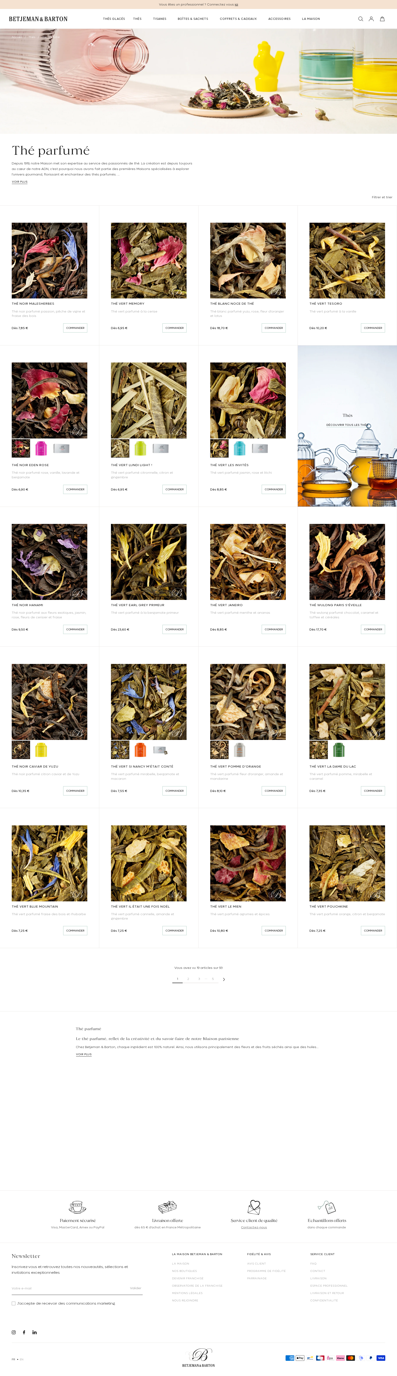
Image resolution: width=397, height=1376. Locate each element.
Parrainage (257, 1278)
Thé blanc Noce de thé (232, 303)
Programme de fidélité (266, 1271)
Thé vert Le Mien (225, 906)
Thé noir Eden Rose (30, 465)
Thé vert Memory (128, 303)
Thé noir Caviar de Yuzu (35, 766)
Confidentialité (324, 1300)
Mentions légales (187, 1293)
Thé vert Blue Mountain (35, 906)
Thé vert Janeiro (226, 605)
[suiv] (224, 979)
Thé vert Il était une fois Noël (140, 906)
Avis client (256, 1263)
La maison (180, 1263)
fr (13, 1359)
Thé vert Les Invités (229, 465)
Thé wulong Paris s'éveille (335, 605)
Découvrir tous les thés (347, 425)
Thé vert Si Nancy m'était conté (142, 766)
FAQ (313, 1263)
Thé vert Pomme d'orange (235, 766)
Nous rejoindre (185, 1300)
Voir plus (20, 181)
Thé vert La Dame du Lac (332, 766)
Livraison (318, 1278)
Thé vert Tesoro (325, 303)
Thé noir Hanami (27, 605)
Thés (32, 37)
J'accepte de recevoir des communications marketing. (66, 1303)
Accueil (17, 37)
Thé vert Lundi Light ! (131, 465)
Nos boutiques (184, 1271)
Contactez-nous (254, 1227)
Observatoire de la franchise (197, 1285)
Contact (317, 1271)
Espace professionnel (329, 1285)
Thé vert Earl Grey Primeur (137, 605)
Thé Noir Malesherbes (33, 303)
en (22, 1359)
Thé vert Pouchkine (328, 906)
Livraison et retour (327, 1293)
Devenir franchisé (188, 1278)
